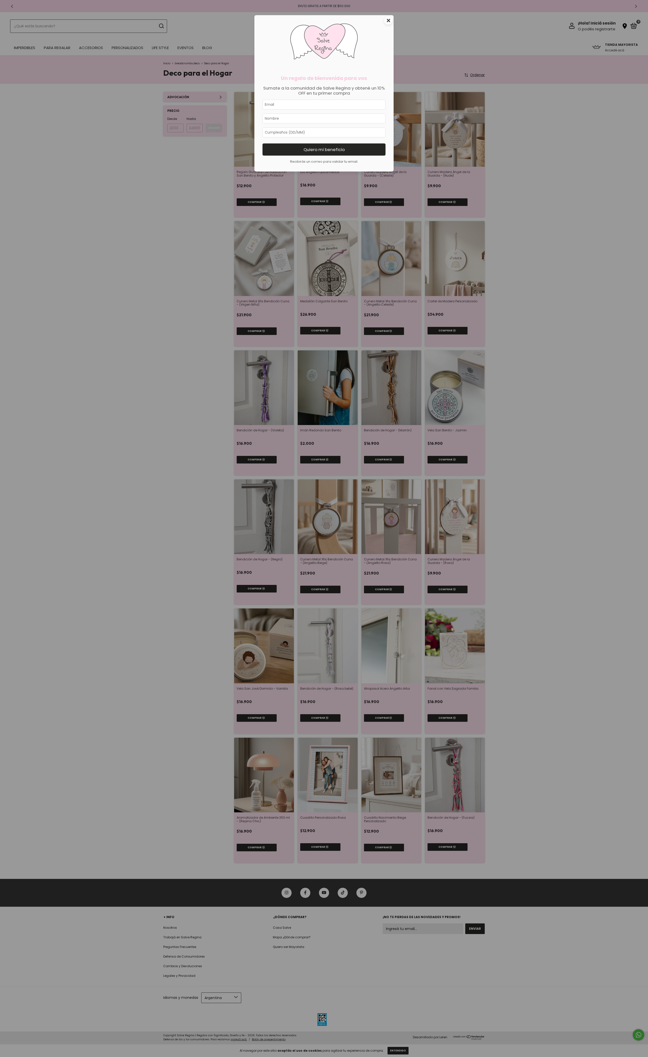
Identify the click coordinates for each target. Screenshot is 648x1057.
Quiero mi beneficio (324, 149)
